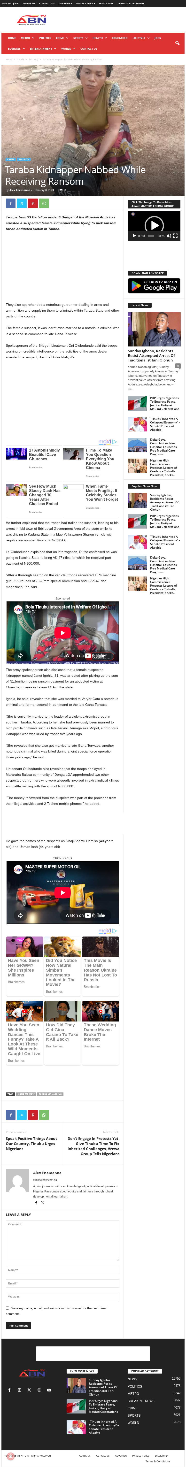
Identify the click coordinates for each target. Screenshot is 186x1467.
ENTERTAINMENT (41, 48)
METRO (25, 38)
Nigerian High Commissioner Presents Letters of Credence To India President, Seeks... (163, 467)
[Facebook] (11, 203)
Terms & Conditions (130, 3)
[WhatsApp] (44, 203)
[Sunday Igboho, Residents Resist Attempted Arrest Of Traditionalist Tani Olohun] (154, 329)
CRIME (60, 38)
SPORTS (78, 38)
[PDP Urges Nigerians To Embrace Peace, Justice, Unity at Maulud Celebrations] (137, 403)
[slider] (151, 236)
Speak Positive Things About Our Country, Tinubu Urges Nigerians (31, 1143)
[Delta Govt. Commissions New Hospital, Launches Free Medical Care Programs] (137, 445)
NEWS (132, 1379)
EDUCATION (120, 38)
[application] (154, 226)
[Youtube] (49, 1390)
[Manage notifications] (11, 1456)
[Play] (134, 235)
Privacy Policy (85, 3)
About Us (29, 3)
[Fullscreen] (175, 235)
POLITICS (45, 38)
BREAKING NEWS (141, 1401)
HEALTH (98, 38)
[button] (177, 43)
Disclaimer (106, 3)
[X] (22, 203)
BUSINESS (14, 48)
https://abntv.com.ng (45, 1179)
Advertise (65, 3)
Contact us (47, 3)
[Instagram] (20, 1390)
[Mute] (168, 235)
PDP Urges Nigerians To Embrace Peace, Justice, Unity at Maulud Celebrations (164, 403)
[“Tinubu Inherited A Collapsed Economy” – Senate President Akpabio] (137, 424)
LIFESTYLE (138, 38)
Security (33, 59)
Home (12, 38)
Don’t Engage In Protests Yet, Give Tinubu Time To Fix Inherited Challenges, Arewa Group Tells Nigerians (93, 1146)
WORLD (66, 48)
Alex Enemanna (19, 190)
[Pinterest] (33, 203)
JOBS (158, 38)
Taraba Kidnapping (50, 1094)
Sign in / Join (9, 3)
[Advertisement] (123, 20)
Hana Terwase (26, 1094)
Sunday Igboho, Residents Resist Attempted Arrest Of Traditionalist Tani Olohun (151, 355)
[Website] (40, 1390)
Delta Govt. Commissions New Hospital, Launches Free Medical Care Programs (163, 447)
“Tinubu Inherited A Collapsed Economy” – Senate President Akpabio (165, 424)
